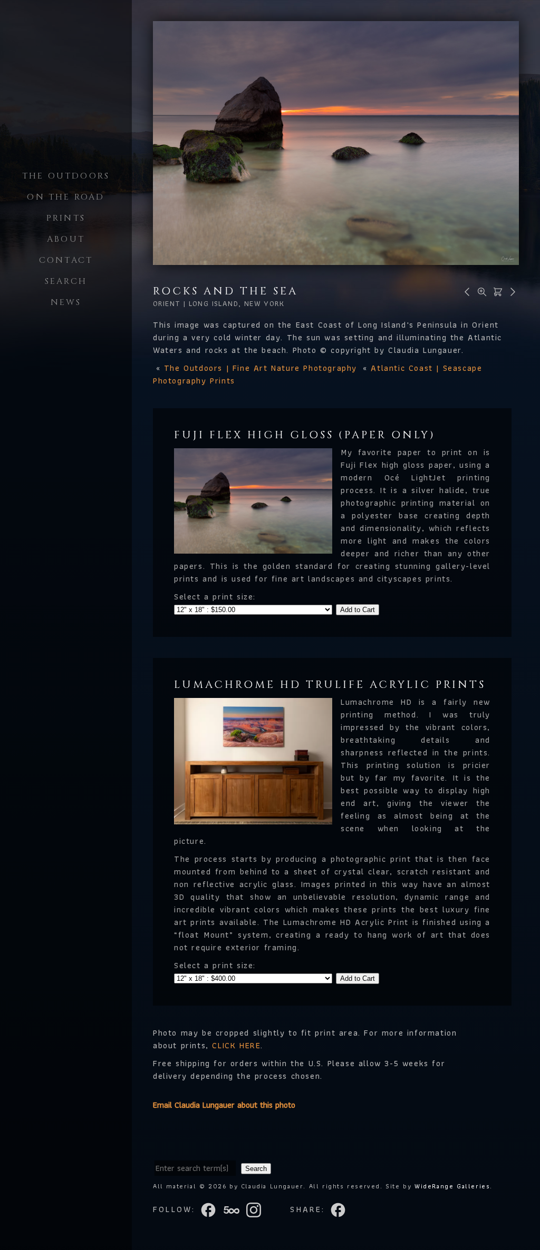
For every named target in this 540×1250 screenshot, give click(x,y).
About (66, 239)
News (66, 302)
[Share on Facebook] (339, 1208)
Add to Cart (357, 610)
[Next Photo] (511, 291)
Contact (66, 260)
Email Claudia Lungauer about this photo (224, 1104)
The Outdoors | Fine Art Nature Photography (260, 368)
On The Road (65, 197)
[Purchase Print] (496, 291)
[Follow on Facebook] (211, 1208)
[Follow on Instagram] (256, 1208)
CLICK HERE (236, 1045)
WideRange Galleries (452, 1186)
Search (66, 281)
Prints (65, 218)
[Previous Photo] (466, 291)
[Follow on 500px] (234, 1208)
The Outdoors (66, 176)
